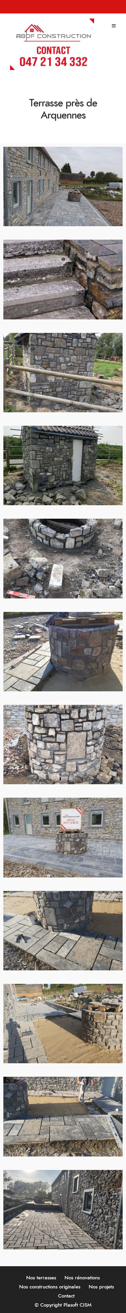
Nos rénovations (82, 1277)
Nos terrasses (41, 1277)
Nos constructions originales (49, 1286)
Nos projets (101, 1286)
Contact (66, 1296)
